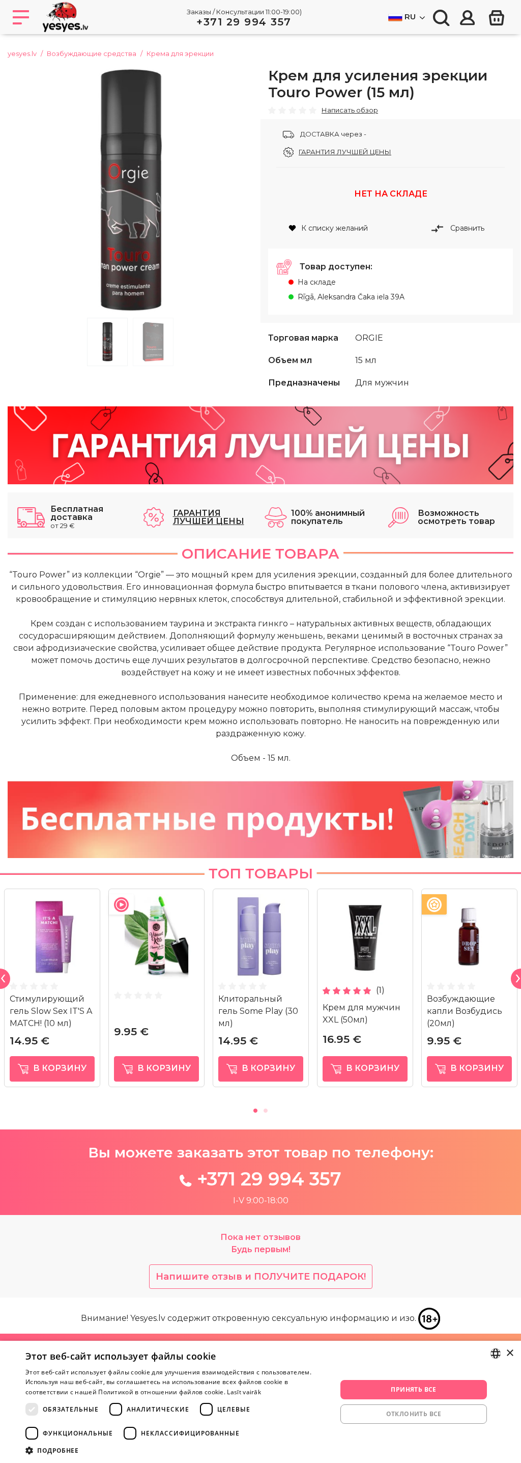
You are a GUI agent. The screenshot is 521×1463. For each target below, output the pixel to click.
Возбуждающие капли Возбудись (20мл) (464, 1011)
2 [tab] (153, 342)
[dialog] (260, 1402)
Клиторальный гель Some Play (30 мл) (258, 1011)
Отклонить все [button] (414, 1414)
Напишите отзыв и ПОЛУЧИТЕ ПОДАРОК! (261, 1276)
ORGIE (369, 338)
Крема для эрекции (180, 53)
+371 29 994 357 (244, 22)
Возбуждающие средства (91, 53)
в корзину (58, 1068)
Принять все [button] (413, 1389)
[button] (176, 1450)
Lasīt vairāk (244, 1392)
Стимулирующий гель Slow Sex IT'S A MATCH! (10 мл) (51, 1011)
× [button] (509, 1353)
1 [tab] (107, 342)
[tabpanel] (130, 190)
